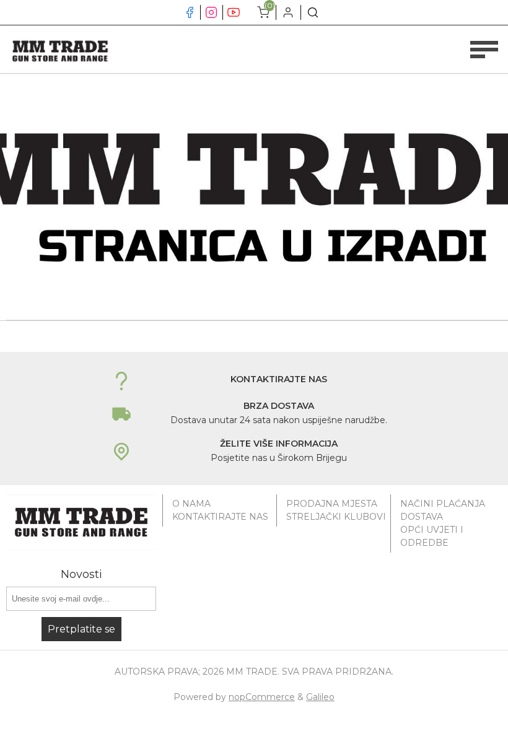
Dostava (421, 516)
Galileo (320, 697)
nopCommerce (262, 697)
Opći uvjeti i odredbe (431, 536)
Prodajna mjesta (331, 503)
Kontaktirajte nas (220, 516)
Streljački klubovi (336, 516)
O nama (191, 503)
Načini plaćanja (442, 503)
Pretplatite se (81, 629)
